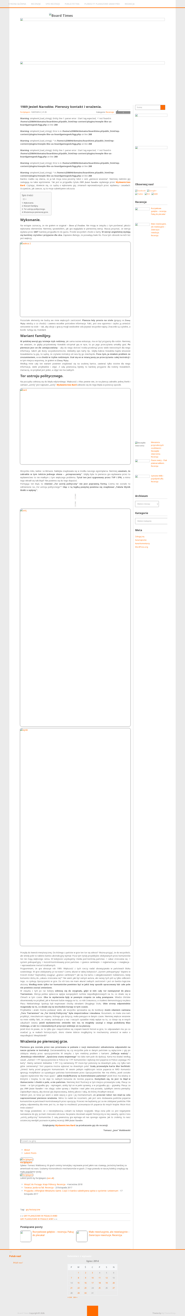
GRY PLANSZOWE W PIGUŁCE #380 (40, 1215)
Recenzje (36, 3)
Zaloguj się (139, 536)
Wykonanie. (29, 202)
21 (71, 1288)
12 (107, 1277)
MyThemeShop (168, 1313)
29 (78, 1293)
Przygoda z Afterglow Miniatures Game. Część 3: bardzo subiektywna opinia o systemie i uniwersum (71, 1190)
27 (114, 1288)
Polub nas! (15, 1256)
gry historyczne (33, 1209)
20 (114, 1283)
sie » (75, 1297)
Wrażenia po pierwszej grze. (36, 212)
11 (100, 1277)
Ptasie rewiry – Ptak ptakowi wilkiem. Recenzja (159, 463)
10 (92, 1277)
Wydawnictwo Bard (67, 384)
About (27, 1149)
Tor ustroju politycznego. (34, 209)
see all (50, 1178)
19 (107, 1283)
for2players (25, 112)
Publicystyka (72, 3)
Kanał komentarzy (142, 543)
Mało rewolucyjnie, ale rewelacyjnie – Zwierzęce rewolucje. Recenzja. (158, 230)
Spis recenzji (53, 3)
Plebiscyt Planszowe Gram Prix (102, 3)
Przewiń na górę (28, 1141)
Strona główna (17, 3)
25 (100, 1288)
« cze (69, 1297)
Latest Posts (30, 1153)
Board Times (23, 1313)
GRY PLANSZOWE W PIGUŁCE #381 (37, 1219)
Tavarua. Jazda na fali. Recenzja (38, 1187)
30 (85, 1293)
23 (85, 1288)
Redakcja (130, 3)
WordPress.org (141, 547)
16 (85, 1283)
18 (100, 1283)
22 (78, 1288)
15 (78, 1283)
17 (92, 1283)
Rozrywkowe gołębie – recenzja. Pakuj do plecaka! (159, 211)
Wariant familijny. (31, 206)
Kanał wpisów (140, 540)
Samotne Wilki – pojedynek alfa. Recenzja (157, 479)
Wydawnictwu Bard (65, 1125)
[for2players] (26, 1159)
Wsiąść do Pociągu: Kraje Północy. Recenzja (44, 1184)
